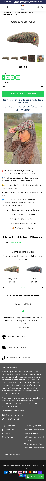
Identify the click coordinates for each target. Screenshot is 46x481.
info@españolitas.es (13, 415)
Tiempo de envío (31, 433)
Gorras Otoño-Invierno (22, 12)
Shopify (35, 465)
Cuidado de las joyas (11, 455)
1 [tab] (21, 287)
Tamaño (5, 73)
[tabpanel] (12, 273)
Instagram (9, 437)
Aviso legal (29, 440)
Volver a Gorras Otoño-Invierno (23, 296)
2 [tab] (24, 287)
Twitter (7, 433)
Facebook (9, 430)
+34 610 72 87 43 (11, 419)
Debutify (24, 468)
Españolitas (6, 12)
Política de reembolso (34, 430)
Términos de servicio (33, 444)
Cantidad (6, 83)
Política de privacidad (34, 437)
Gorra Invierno (17, 242)
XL (18, 77)
